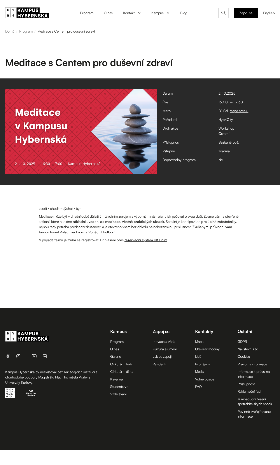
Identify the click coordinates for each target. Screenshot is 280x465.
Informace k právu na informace (254, 373)
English (269, 13)
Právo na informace (252, 364)
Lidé (198, 356)
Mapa (199, 341)
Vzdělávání (118, 394)
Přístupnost (246, 384)
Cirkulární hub (121, 364)
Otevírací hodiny (207, 349)
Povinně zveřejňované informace (254, 413)
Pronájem (202, 364)
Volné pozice (204, 379)
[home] (27, 13)
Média (199, 371)
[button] (132, 13)
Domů (9, 31)
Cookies (244, 356)
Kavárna (116, 379)
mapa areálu (239, 111)
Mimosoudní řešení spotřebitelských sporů (255, 401)
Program (26, 31)
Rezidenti (159, 364)
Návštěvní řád (248, 349)
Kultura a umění (165, 349)
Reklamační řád (249, 391)
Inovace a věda (164, 341)
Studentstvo (119, 386)
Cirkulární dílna (121, 371)
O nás (114, 349)
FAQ (198, 386)
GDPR (242, 341)
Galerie (115, 356)
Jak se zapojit (163, 356)
